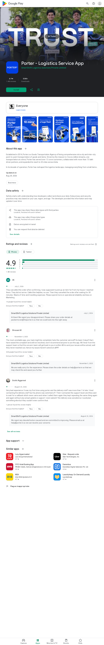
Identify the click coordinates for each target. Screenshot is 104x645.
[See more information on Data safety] (22, 191)
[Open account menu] (100, 4)
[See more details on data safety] (15, 234)
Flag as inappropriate (17, 486)
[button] (13, 129)
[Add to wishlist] (39, 90)
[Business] (12, 183)
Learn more (20, 110)
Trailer (51, 36)
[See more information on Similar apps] (23, 449)
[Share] (31, 90)
